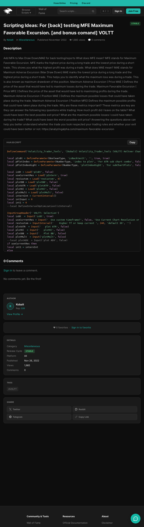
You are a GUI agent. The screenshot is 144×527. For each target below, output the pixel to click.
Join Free (133, 11)
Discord (86, 3)
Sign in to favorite (81, 327)
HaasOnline (60, 3)
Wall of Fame (42, 11)
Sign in (8, 270)
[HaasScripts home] (8, 11)
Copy (132, 142)
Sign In (118, 11)
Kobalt (10, 39)
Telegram (17, 417)
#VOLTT (12, 389)
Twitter (16, 409)
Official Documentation (75, 522)
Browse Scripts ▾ (26, 11)
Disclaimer (107, 522)
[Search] (93, 11)
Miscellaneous (27, 39)
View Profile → (15, 314)
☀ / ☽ (105, 11)
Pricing (74, 3)
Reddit (82, 409)
